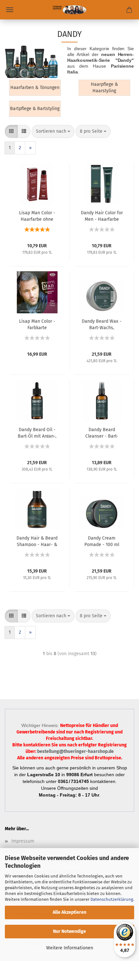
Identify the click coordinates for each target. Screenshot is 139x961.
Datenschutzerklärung (112, 899)
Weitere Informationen (69, 948)
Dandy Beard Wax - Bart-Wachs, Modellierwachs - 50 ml (102, 324)
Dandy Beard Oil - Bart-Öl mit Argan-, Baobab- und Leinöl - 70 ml (37, 432)
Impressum (22, 841)
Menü (9, 9)
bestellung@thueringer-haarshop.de (75, 751)
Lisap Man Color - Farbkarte (37, 324)
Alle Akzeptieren (69, 912)
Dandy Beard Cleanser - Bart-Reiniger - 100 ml (101, 432)
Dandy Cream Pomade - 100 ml (101, 540)
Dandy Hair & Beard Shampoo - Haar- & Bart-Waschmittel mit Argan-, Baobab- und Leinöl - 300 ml (37, 540)
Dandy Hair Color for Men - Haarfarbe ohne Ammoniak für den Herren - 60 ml (102, 215)
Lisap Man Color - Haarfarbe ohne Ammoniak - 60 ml (37, 215)
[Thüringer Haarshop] (69, 9)
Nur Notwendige (69, 931)
